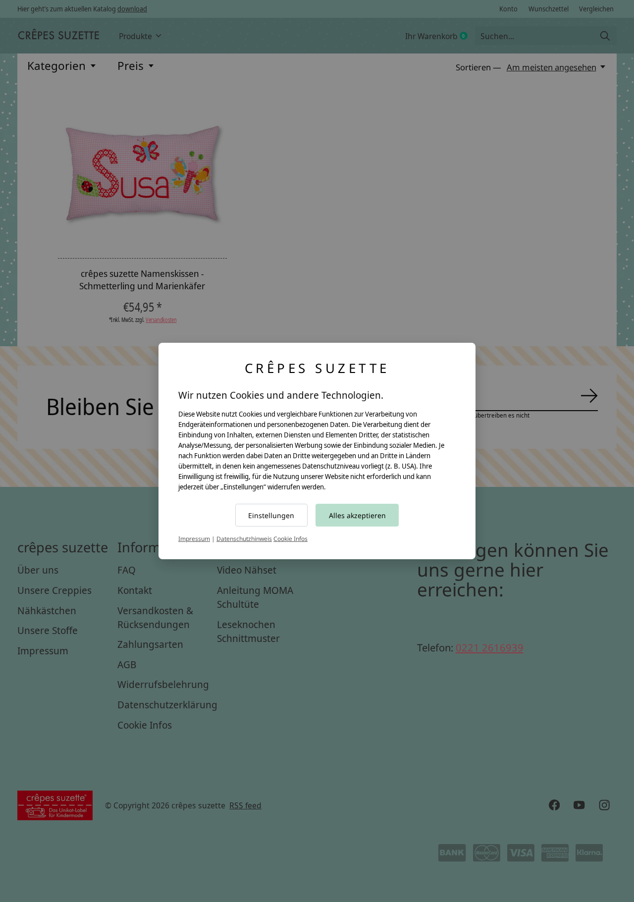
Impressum (194, 538)
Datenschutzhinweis (244, 538)
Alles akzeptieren (357, 515)
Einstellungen (271, 515)
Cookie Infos (290, 538)
